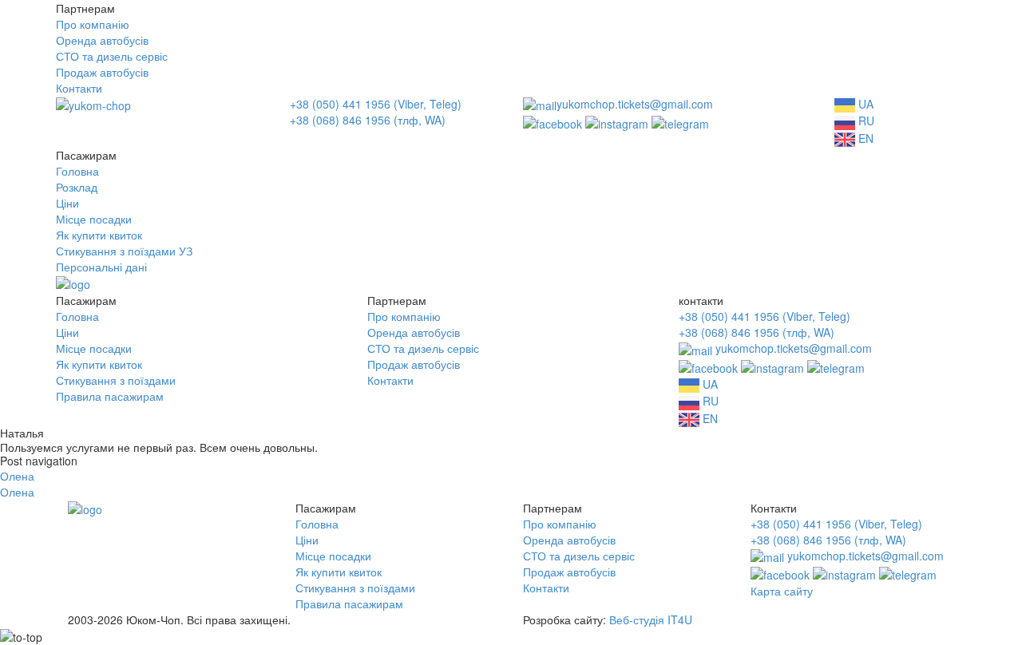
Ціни (67, 203)
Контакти (79, 88)
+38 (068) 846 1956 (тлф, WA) (368, 120)
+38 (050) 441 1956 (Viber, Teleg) (375, 104)
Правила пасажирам (110, 396)
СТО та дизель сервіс (112, 56)
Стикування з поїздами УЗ (124, 251)
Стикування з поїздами (116, 380)
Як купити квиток (99, 235)
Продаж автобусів (102, 72)
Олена (17, 476)
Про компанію (92, 24)
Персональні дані (101, 267)
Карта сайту (782, 591)
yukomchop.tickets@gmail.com (635, 104)
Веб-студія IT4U (650, 619)
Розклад (76, 187)
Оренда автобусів (102, 40)
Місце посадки (94, 219)
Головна (77, 171)
